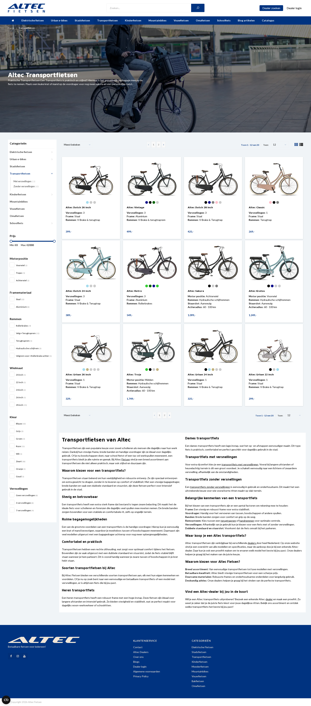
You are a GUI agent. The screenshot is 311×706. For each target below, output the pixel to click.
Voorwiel (21, 265)
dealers (252, 542)
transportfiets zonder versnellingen (210, 486)
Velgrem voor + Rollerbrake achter (34, 356)
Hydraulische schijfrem (28, 348)
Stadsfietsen (82, 20)
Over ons (138, 656)
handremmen (246, 520)
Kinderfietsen (133, 20)
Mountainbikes (157, 20)
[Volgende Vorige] (163, 144)
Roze (20, 446)
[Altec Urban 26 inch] (91, 346)
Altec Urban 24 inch (200, 374)
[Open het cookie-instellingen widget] (6, 700)
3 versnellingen (25, 503)
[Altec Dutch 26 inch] (91, 179)
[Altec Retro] (152, 263)
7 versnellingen (25, 510)
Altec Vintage (135, 207)
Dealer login (140, 666)
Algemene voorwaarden (146, 671)
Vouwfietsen (181, 20)
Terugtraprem (24, 340)
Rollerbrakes (23, 325)
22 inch (21, 382)
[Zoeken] (197, 8)
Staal (20, 299)
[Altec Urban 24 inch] (213, 346)
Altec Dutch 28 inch (200, 207)
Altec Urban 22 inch (261, 374)
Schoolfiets (224, 20)
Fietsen (125, 459)
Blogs (136, 661)
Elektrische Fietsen (202, 647)
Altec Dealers (140, 652)
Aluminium (23, 306)
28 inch (21, 405)
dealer (269, 599)
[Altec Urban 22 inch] (274, 346)
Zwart (20, 461)
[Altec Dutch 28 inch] (213, 179)
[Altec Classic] (274, 179)
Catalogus (268, 20)
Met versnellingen (24, 181)
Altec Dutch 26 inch (78, 207)
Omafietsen (203, 20)
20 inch (21, 374)
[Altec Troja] (152, 346)
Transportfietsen (107, 20)
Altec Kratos (257, 290)
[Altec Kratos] (274, 263)
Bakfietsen (198, 681)
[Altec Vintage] (152, 179)
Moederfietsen (200, 666)
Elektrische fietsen (32, 20)
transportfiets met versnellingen (240, 464)
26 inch (21, 397)
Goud (20, 476)
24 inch (21, 389)
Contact (138, 647)
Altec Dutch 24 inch (78, 290)
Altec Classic (257, 207)
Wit (19, 453)
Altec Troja (134, 374)
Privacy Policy (140, 676)
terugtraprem (228, 520)
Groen (20, 438)
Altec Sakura (196, 290)
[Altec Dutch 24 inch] (91, 263)
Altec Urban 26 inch (78, 374)
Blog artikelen (246, 20)
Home (11, 28)
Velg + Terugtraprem (27, 333)
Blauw (21, 423)
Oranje (21, 469)
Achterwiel (22, 280)
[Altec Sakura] (213, 263)
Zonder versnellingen (26, 186)
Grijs (19, 431)
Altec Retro (134, 290)
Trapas (20, 273)
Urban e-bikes (59, 20)
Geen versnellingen (27, 495)
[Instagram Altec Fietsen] (18, 656)
